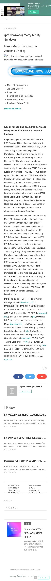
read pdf (8, 359)
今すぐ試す (33, 12)
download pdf (27, 302)
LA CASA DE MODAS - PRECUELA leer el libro (26, 437)
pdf (33, 316)
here (44, 345)
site (27, 331)
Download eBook (12, 108)
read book (25, 338)
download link (16, 323)
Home (5, 19)
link (26, 341)
